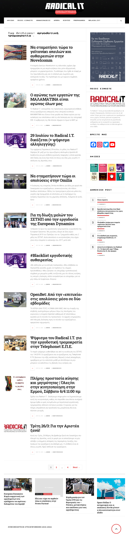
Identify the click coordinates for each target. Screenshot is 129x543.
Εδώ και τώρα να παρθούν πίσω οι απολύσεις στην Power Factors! (46, 501)
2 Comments (101, 242)
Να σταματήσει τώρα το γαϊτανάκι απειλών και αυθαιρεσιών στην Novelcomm (51, 54)
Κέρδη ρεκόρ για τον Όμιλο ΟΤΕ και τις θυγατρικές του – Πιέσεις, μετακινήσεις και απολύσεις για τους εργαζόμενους (76, 503)
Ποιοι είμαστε (102, 200)
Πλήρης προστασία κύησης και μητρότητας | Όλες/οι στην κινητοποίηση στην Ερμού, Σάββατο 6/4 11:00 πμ (55, 385)
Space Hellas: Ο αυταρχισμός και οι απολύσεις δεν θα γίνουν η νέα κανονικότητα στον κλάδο (108, 507)
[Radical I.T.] (64, 8)
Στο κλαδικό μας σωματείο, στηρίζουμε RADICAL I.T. (107, 237)
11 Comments (101, 204)
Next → (76, 467)
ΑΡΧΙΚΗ (10, 20)
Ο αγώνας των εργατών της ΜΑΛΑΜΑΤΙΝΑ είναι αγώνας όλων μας (55, 99)
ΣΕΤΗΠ (99, 233)
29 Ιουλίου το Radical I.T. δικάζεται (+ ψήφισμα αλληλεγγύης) (52, 140)
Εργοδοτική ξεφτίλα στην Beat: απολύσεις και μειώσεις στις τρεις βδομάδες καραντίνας (110, 211)
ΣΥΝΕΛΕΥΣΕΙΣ (101, 244)
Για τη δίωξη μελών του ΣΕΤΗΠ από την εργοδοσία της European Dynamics (54, 219)
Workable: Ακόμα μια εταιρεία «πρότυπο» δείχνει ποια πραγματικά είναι (108, 224)
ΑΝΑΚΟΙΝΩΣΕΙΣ (43, 20)
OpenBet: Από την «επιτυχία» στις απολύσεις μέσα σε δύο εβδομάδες (56, 299)
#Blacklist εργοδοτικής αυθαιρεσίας (51, 257)
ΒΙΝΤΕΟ (66, 20)
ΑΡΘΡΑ (57, 20)
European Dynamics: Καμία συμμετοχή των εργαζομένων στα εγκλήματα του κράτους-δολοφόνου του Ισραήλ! (15, 499)
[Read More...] (32, 85)
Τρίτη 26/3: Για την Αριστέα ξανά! (54, 428)
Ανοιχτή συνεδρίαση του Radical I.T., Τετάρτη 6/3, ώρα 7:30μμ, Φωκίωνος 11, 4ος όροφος (109, 249)
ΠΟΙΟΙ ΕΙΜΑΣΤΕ (25, 20)
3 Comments (101, 230)
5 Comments (101, 217)
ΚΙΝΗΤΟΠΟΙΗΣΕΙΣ (58, 415)
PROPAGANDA (79, 20)
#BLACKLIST (94, 20)
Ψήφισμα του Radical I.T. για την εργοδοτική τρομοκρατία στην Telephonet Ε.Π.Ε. (56, 342)
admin (48, 85)
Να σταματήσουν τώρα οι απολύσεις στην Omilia (52, 178)
